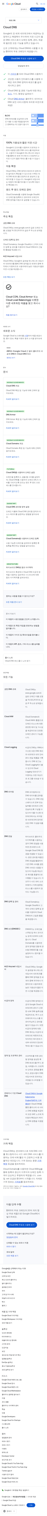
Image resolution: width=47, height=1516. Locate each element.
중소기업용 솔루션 (8, 1366)
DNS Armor (19, 99)
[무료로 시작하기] (37, 9)
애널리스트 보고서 (8, 1298)
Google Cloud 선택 (8, 1272)
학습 (3, 1409)
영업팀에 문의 (12, 1237)
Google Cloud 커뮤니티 (10, 1482)
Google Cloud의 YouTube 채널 (12, 1463)
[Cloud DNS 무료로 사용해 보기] (23, 58)
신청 (26, 336)
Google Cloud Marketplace (11, 1391)
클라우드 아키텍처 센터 (10, 1405)
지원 (3, 1398)
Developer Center (8, 1456)
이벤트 (4, 1449)
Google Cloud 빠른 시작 (10, 1387)
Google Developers (8, 1416)
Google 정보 (6, 1497)
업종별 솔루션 (7, 1359)
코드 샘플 (5, 1402)
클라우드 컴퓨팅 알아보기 (11, 1394)
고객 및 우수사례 (8, 1294)
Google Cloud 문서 (8, 1383)
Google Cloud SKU (29, 1186)
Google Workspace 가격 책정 (12, 1319)
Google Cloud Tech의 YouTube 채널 (14, 1467)
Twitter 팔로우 (7, 1471)
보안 (3, 1351)
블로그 (4, 1305)
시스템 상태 (6, 1424)
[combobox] (9, 1511)
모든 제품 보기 (12, 1256)
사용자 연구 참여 (8, 1474)
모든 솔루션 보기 (8, 1370)
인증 (3, 1413)
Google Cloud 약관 (9, 1500)
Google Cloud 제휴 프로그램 (12, 1380)
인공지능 (5, 1348)
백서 (3, 1302)
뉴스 (10, 94)
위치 (3, 1291)
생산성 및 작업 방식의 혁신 (11, 1355)
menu (3, 3)
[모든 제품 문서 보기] (14, 602)
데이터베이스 (6, 1336)
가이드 (13, 74)
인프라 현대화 (7, 1333)
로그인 (42, 4)
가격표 (18, 1182)
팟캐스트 (5, 1452)
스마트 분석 (6, 1344)
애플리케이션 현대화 (9, 1340)
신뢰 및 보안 (6, 1276)
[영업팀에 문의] (23, 66)
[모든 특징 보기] (9, 277)
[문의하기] (24, 9)
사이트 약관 (31, 1497)
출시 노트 (5, 1428)
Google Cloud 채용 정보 (10, 1478)
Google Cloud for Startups (11, 1420)
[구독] (31, 1505)
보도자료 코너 (7, 1460)
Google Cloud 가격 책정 (10, 1315)
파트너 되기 (6, 1445)
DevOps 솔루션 (7, 1362)
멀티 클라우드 (7, 1283)
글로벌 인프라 (7, 1287)
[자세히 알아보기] (13, 399)
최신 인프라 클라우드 (9, 1280)
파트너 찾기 (11, 1246)
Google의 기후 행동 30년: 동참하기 (17, 1490)
